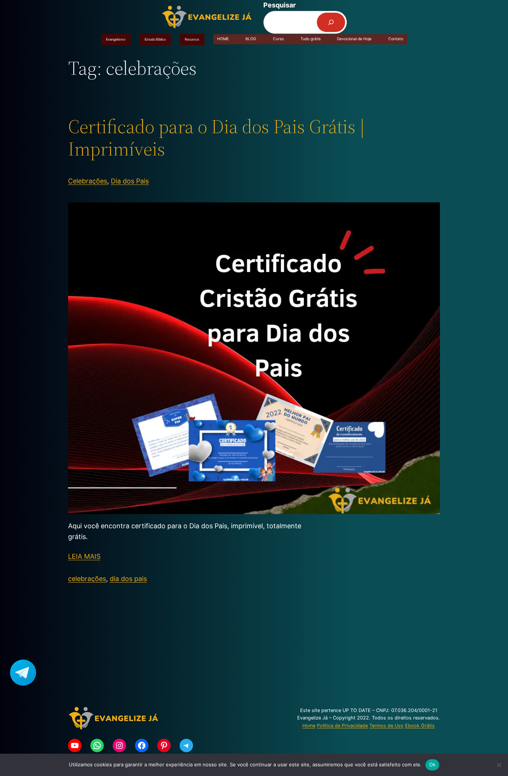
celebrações (87, 579)
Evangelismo (115, 39)
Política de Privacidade (342, 725)
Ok (432, 764)
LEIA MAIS (84, 556)
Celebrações (87, 181)
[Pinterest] (164, 745)
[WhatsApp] (97, 745)
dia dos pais (128, 579)
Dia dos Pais (130, 181)
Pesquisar (279, 5)
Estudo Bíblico (155, 39)
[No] (498, 765)
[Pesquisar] (331, 22)
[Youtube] (74, 745)
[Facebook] (141, 745)
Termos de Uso (386, 725)
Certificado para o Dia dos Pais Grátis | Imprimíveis (216, 137)
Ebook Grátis (420, 725)
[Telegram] (186, 745)
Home (308, 725)
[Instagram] (119, 745)
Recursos (192, 39)
